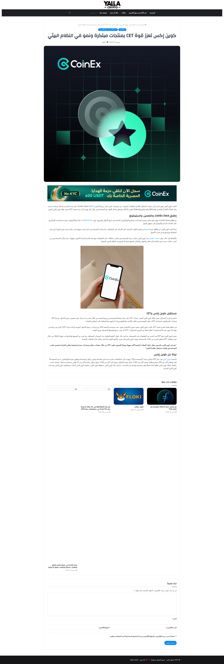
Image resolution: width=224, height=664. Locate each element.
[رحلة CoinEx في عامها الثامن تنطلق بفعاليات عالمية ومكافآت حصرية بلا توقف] (62, 475)
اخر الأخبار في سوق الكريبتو (138, 13)
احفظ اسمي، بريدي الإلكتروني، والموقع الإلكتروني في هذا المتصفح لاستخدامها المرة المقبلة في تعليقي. (142, 636)
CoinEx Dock (87, 220)
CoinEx (122, 29)
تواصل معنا (103, 13)
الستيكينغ (145, 229)
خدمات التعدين (154, 238)
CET (91, 206)
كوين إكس (166, 359)
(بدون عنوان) (139, 406)
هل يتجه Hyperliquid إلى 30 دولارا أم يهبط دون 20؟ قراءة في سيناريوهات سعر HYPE (95, 408)
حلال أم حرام (114, 13)
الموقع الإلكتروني (104, 627)
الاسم (174, 619)
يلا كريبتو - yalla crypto (138, 660)
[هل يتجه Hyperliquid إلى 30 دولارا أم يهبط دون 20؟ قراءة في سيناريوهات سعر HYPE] (95, 396)
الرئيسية (152, 13)
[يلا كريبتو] (112, 5)
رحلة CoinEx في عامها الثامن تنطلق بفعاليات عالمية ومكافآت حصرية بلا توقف (62, 566)
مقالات (123, 13)
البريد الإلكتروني (171, 627)
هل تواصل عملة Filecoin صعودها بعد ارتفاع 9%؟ (163, 408)
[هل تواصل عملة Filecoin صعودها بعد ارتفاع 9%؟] (162, 396)
